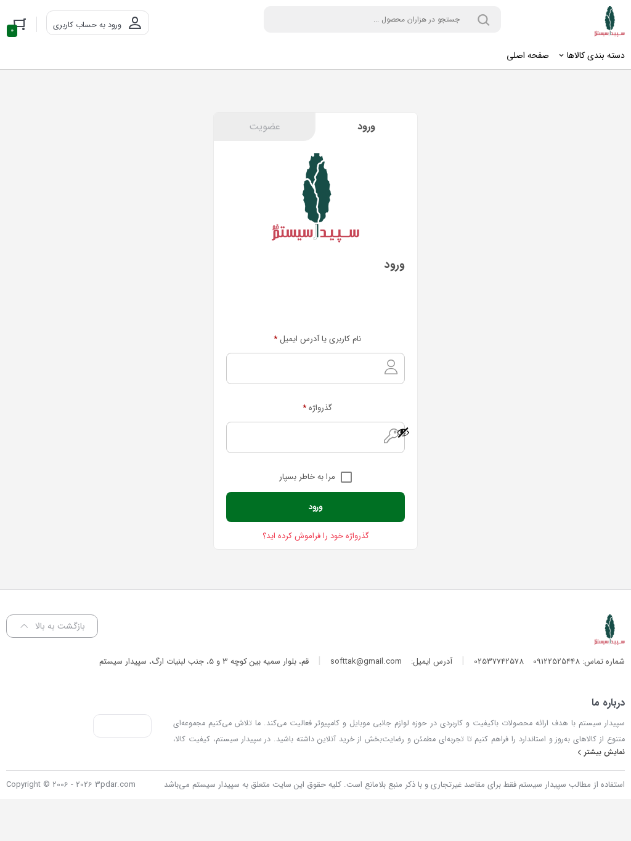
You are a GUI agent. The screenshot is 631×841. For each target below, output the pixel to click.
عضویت (264, 126)
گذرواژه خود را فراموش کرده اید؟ (316, 535)
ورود (366, 126)
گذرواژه (317, 407)
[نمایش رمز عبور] (321, 432)
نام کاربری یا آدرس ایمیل (317, 338)
